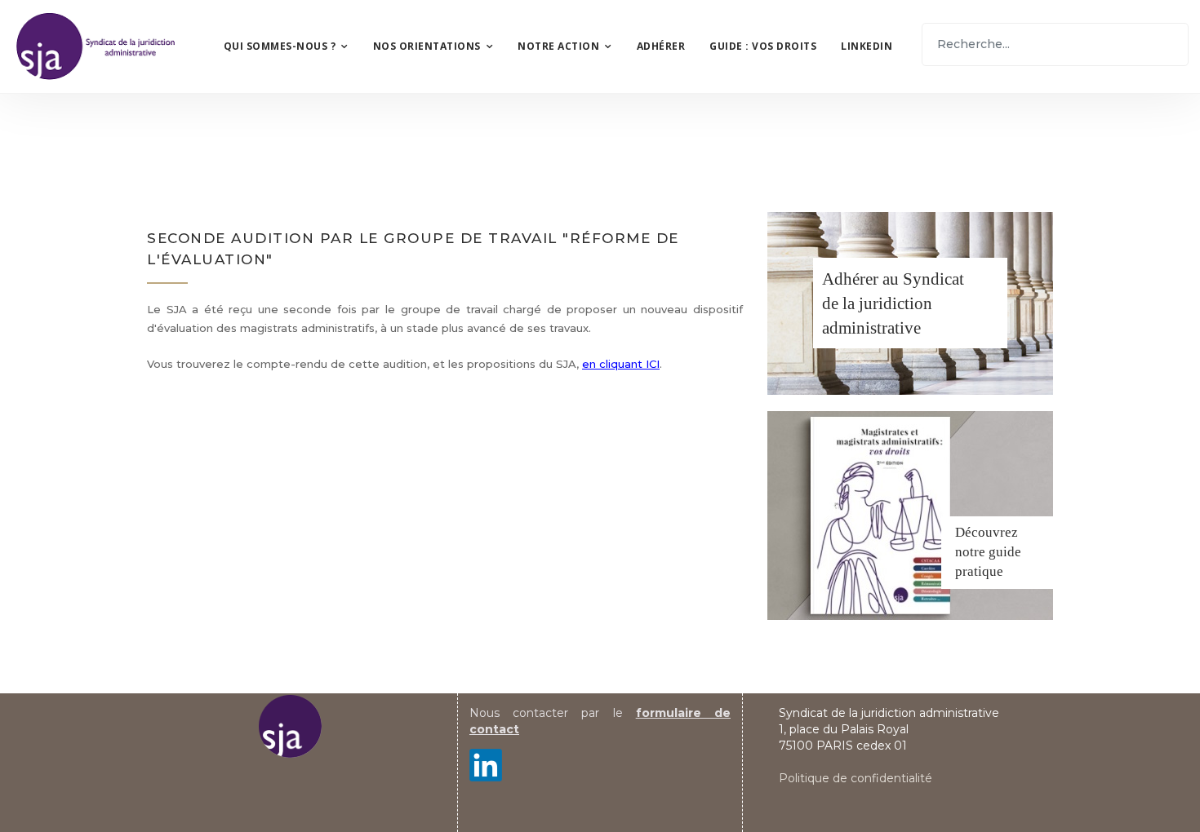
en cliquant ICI (621, 363)
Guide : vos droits (762, 46)
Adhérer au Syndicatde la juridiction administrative (893, 303)
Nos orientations (427, 46)
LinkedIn (866, 46)
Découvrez (986, 532)
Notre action (558, 46)
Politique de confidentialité (855, 778)
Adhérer (661, 46)
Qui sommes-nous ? (280, 46)
